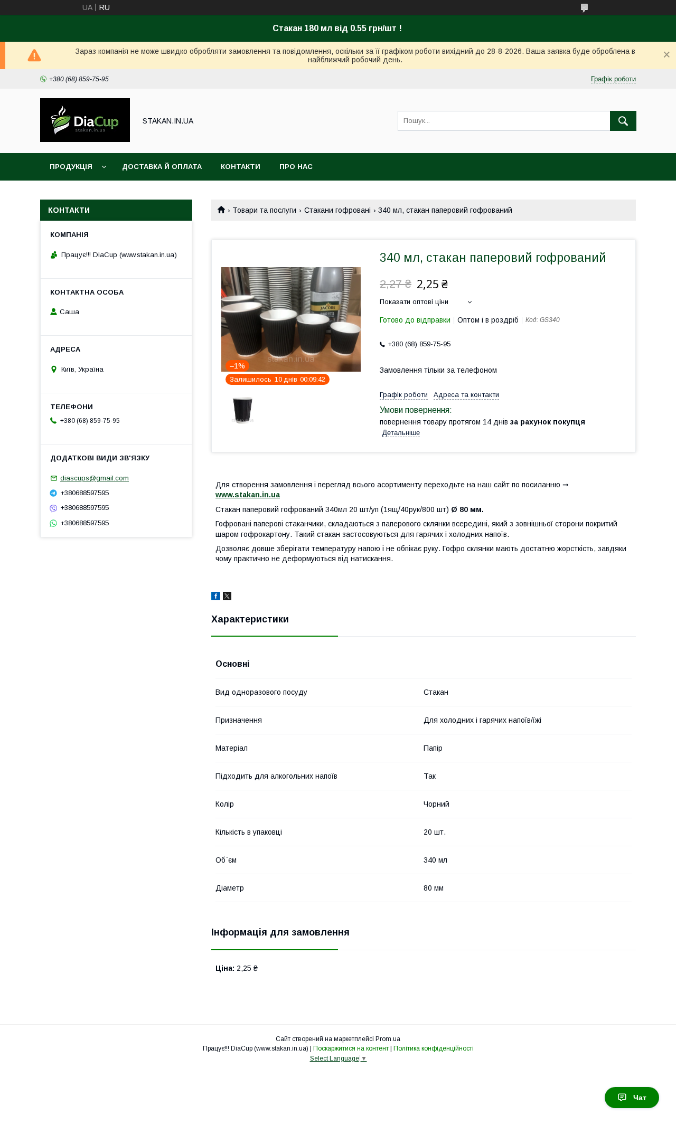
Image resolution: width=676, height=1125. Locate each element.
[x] (227, 597)
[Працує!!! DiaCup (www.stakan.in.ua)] (85, 139)
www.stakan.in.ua (247, 494)
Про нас (296, 167)
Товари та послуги (264, 210)
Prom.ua (387, 1039)
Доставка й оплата (162, 167)
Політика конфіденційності (433, 1048)
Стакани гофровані (337, 210)
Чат (639, 1097)
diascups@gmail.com (94, 478)
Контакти (240, 167)
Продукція (71, 167)
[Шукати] (623, 121)
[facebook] (215, 597)
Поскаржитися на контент (351, 1048)
